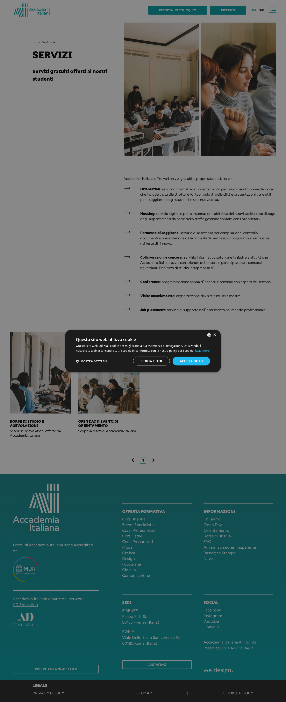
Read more (202, 350)
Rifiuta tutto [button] (151, 361)
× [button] (214, 334)
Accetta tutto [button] (191, 361)
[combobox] (209, 335)
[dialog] (143, 351)
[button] (91, 361)
